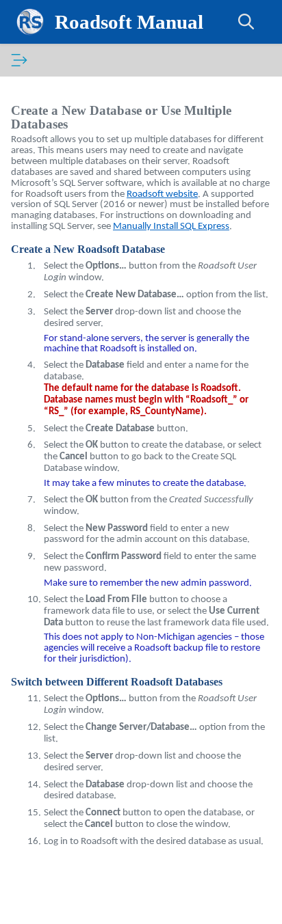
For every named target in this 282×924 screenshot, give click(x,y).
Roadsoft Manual (129, 22)
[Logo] (30, 22)
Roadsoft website (162, 194)
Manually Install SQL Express (171, 226)
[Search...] (246, 22)
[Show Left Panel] (19, 60)
